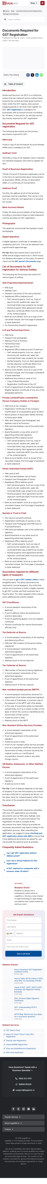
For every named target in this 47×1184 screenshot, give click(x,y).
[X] (32, 75)
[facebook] (13, 1109)
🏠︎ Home (6, 11)
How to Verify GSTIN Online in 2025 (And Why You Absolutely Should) (28, 979)
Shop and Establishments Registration (21, 1048)
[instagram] (23, 1109)
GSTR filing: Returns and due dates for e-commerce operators (28, 1015)
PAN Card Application (14, 1052)
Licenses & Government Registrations (29, 11)
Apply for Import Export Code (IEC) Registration (20, 1035)
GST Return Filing (13, 1030)
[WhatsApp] (41, 75)
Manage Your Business (11, 14)
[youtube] (28, 1109)
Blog (12, 11)
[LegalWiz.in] (10, 2)
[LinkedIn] (37, 75)
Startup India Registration (16, 1040)
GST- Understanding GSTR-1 (25, 1007)
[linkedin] (34, 1109)
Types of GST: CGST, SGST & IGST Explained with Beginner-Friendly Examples (28, 989)
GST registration (14, 110)
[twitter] (18, 1109)
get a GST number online (26, 579)
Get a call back (23, 953)
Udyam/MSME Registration (16, 1044)
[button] (13, 84)
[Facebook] (28, 75)
